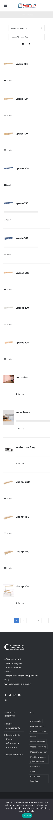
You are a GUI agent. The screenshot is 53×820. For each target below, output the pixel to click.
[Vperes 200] (8, 273)
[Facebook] (5, 695)
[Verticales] (8, 379)
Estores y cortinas (38, 731)
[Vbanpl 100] (8, 553)
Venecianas (23, 412)
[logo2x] (27, 4)
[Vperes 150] (8, 308)
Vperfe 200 (22, 168)
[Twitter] (10, 695)
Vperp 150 (22, 98)
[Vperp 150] (8, 99)
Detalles (9, 81)
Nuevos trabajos (14, 754)
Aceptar (27, 815)
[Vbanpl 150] (8, 518)
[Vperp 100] (8, 134)
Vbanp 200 (22, 586)
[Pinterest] (5, 700)
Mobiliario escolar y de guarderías (38, 759)
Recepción (35, 766)
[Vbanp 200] (8, 590)
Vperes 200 (22, 273)
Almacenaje (35, 721)
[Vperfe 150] (8, 203)
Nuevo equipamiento (13, 725)
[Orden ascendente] (42, 28)
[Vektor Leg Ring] (8, 448)
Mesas (33, 736)
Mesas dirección (37, 741)
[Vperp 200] (8, 63)
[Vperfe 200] (8, 168)
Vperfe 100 (22, 238)
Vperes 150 (22, 307)
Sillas (32, 771)
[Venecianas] (8, 417)
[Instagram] (15, 695)
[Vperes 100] (8, 342)
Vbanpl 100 (22, 551)
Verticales (22, 377)
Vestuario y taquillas (35, 779)
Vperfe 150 (22, 203)
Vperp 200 (22, 64)
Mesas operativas (38, 747)
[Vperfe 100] (8, 238)
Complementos (37, 726)
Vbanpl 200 (23, 482)
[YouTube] (19, 695)
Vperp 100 (22, 133)
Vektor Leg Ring (25, 447)
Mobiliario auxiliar (38, 752)
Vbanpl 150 (22, 516)
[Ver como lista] (29, 44)
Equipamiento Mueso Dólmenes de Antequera (13, 741)
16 (38, 620)
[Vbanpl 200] (8, 483)
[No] (49, 809)
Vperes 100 (22, 342)
